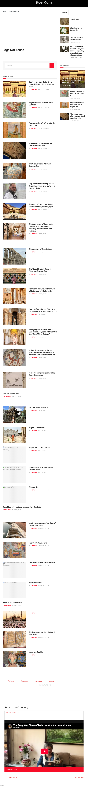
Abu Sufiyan (79, 777)
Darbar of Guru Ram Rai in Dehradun (42, 563)
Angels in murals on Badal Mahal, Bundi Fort (77, 93)
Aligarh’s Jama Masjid (36, 428)
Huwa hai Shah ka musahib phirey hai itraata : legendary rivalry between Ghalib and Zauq (77, 51)
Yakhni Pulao (74, 19)
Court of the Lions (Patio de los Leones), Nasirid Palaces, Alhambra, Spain (42, 84)
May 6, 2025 (41, 430)
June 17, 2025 (42, 357)
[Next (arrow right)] (3, 785)
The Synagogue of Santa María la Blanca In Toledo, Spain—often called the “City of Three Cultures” (43, 332)
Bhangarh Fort (34, 487)
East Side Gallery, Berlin (11, 393)
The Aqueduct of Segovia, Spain (40, 249)
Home (4, 11)
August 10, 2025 (43, 89)
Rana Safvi (34, 89)
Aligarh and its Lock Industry (39, 448)
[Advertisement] (30, 30)
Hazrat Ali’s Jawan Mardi (38, 543)
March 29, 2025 (42, 490)
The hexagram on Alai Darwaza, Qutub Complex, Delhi (77, 116)
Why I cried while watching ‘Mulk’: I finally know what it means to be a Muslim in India (42, 186)
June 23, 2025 (42, 234)
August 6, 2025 (42, 148)
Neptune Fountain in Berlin (38, 407)
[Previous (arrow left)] (1, 785)
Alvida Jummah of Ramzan (12, 602)
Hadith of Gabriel (35, 583)
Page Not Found (14, 11)
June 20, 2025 (42, 294)
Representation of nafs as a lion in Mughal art (77, 105)
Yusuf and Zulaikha (36, 652)
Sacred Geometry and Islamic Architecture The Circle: (22, 507)
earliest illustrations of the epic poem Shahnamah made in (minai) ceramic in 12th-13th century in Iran (42, 352)
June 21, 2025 (42, 252)
